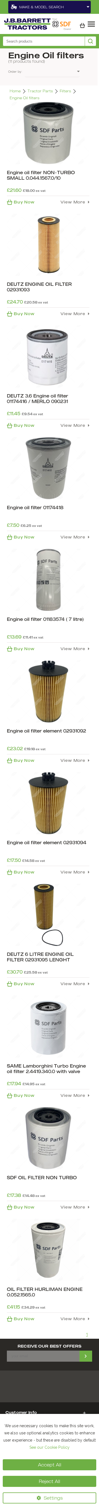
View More (73, 202)
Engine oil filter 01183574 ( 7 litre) (45, 619)
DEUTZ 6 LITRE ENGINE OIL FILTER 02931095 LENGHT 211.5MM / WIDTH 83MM (40, 959)
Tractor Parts (40, 91)
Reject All (49, 1481)
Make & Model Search (41, 7)
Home (15, 91)
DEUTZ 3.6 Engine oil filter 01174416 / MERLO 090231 (37, 398)
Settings (53, 1498)
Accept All (49, 1465)
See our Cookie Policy (49, 1447)
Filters (65, 91)
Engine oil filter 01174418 (35, 507)
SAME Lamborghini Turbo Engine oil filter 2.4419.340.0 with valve (46, 1068)
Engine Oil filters (24, 98)
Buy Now (24, 202)
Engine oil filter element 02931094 (46, 842)
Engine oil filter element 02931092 (46, 731)
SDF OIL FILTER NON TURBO (42, 1177)
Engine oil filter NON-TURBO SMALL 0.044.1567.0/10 (41, 175)
